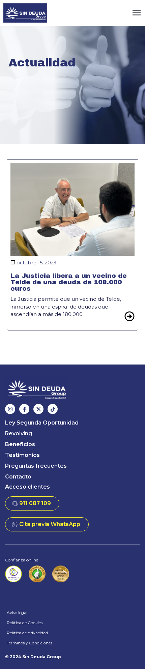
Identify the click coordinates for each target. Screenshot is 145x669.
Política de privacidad (27, 632)
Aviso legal (17, 612)
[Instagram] (10, 409)
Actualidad (42, 62)
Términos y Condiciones (29, 642)
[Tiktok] (53, 409)
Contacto (18, 476)
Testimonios (22, 455)
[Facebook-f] (24, 409)
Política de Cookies (24, 622)
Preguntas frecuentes (36, 466)
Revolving (18, 433)
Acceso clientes (27, 487)
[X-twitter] (38, 409)
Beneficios (20, 444)
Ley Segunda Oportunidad (42, 422)
